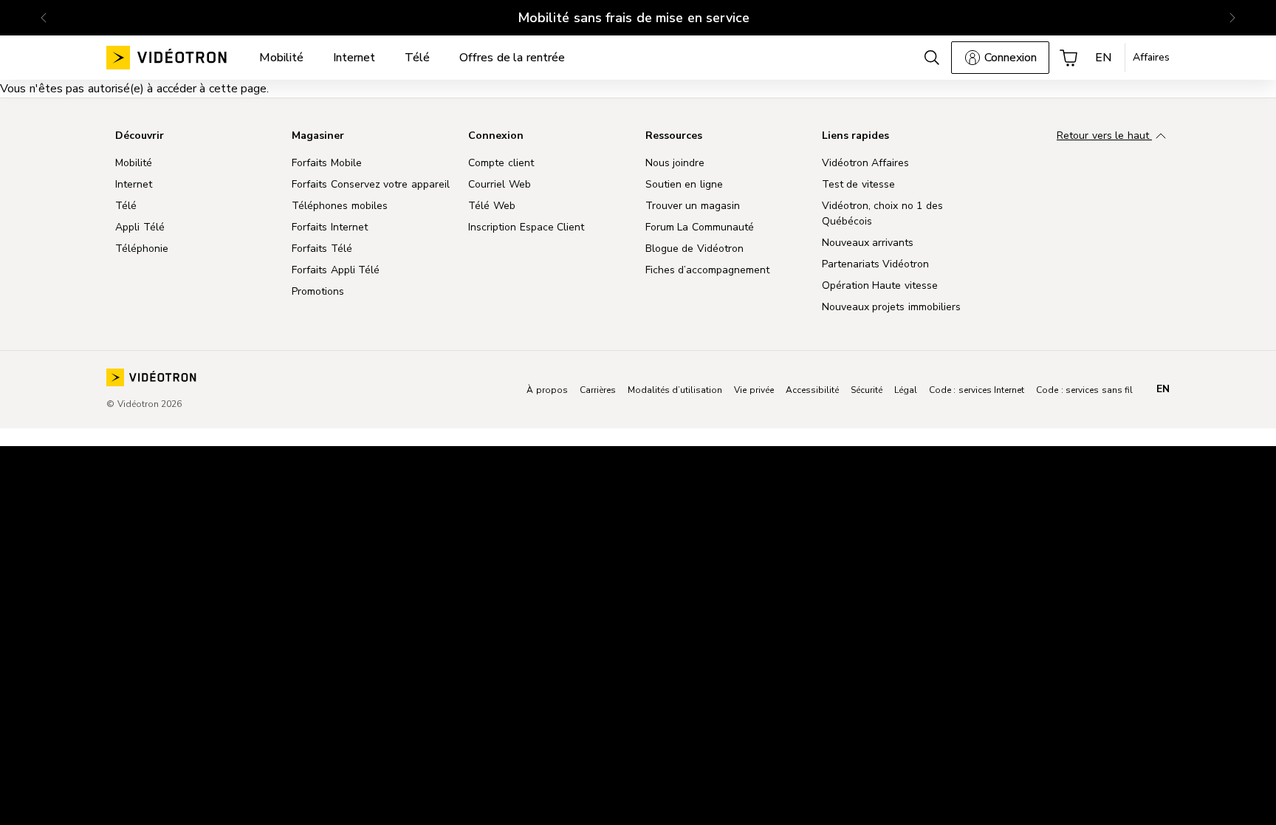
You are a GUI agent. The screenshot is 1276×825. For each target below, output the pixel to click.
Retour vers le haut (1104, 136)
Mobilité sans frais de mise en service (634, 18)
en (1163, 389)
